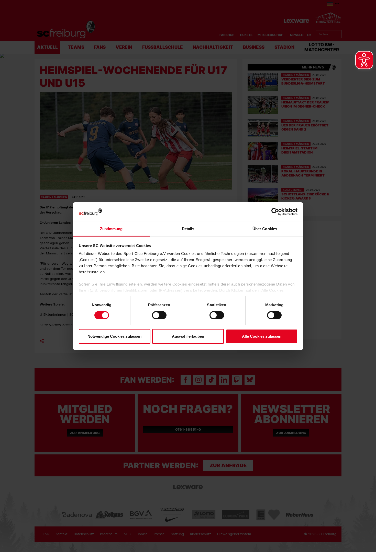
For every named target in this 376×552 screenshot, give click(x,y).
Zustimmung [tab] (111, 229)
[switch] (159, 315)
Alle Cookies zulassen (261, 336)
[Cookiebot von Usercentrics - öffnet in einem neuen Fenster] (275, 212)
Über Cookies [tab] (264, 229)
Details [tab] (188, 229)
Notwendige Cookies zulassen (114, 336)
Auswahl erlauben (188, 336)
